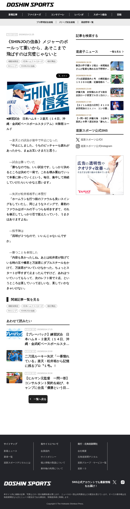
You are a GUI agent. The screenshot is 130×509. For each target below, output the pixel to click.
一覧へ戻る (40, 399)
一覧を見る (115, 51)
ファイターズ (34, 14)
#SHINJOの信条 (28, 66)
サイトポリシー (48, 457)
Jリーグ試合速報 (67, 22)
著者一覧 (8, 457)
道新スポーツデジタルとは (17, 462)
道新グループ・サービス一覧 (92, 462)
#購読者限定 (13, 61)
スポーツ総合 (100, 14)
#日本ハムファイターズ (33, 61)
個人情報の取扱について (53, 462)
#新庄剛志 (51, 61)
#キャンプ (12, 66)
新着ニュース (10, 451)
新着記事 (13, 14)
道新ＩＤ (82, 468)
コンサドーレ (57, 14)
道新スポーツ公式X (92, 139)
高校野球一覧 (87, 22)
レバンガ (79, 14)
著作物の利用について (52, 468)
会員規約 (45, 451)
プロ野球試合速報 (44, 22)
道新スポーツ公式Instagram (96, 146)
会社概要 (82, 451)
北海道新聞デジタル (88, 457)
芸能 (119, 14)
